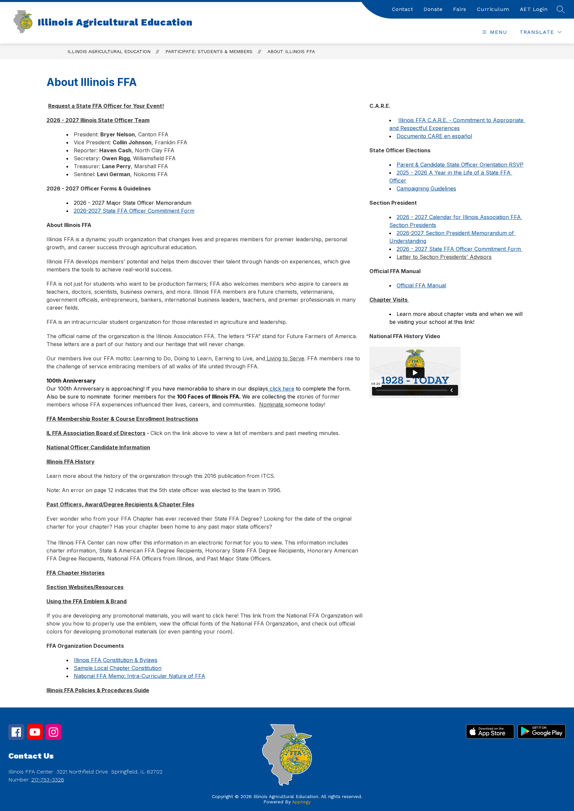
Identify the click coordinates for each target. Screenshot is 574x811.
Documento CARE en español (434, 136)
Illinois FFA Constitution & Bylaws (115, 660)
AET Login (534, 9)
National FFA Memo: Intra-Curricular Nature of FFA (139, 676)
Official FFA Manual (421, 285)
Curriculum (493, 9)
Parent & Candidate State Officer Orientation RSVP (460, 164)
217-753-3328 (47, 779)
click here (281, 388)
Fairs (459, 9)
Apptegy (301, 801)
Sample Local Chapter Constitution (117, 668)
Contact (402, 9)
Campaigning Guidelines (426, 188)
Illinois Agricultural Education (108, 51)
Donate (433, 9)
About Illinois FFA (291, 51)
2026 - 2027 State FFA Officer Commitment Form (460, 249)
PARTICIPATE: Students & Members (208, 51)
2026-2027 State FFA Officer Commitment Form (134, 210)
